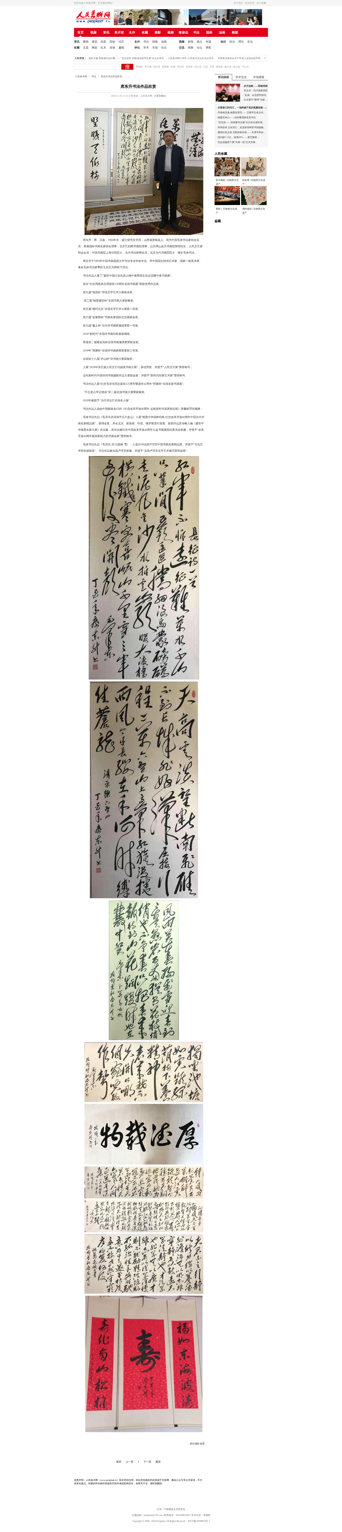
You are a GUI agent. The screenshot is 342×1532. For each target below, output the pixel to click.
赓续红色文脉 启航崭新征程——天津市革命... (241, 132)
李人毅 (148, 66)
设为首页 (250, 3)
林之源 (236, 66)
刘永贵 (156, 66)
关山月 (245, 66)
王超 (205, 66)
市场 (155, 47)
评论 (137, 47)
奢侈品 (183, 32)
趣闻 (121, 47)
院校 (112, 41)
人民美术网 (81, 76)
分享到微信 (160, 95)
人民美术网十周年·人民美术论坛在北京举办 (164, 58)
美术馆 (119, 32)
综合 (164, 47)
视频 (93, 32)
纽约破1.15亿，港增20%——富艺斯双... (238, 137)
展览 (94, 41)
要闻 (85, 41)
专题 (208, 41)
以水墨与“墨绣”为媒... (255, 99)
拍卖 (103, 41)
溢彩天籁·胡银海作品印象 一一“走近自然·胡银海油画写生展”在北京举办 (99, 58)
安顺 (173, 66)
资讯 (106, 32)
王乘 (211, 66)
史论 (250, 41)
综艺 (121, 41)
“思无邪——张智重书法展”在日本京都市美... (241, 122)
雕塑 (235, 32)
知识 (223, 41)
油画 (222, 32)
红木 (103, 47)
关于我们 (238, 3)
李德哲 (139, 66)
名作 (132, 32)
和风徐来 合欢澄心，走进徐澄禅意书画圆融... (241, 127)
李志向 (180, 66)
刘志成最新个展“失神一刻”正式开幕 (236, 142)
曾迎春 (219, 66)
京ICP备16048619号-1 (199, 1521)
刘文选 (197, 66)
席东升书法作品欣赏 (111, 76)
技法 (232, 41)
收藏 (145, 32)
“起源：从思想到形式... (256, 95)
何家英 (189, 66)
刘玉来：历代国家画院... (256, 90)
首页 (80, 32)
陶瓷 (94, 47)
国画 (209, 32)
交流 (181, 47)
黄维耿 (165, 66)
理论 (241, 41)
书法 (196, 32)
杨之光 (228, 66)
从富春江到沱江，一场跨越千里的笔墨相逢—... (242, 107)
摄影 (158, 32)
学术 (146, 47)
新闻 (190, 41)
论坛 (199, 47)
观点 (199, 41)
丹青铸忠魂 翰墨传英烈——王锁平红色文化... (241, 112)
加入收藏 (261, 3)
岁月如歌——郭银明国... (256, 86)
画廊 (170, 32)
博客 (208, 47)
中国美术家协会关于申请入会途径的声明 (212, 58)
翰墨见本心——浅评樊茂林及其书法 (237, 117)
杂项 (112, 47)
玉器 (85, 47)
